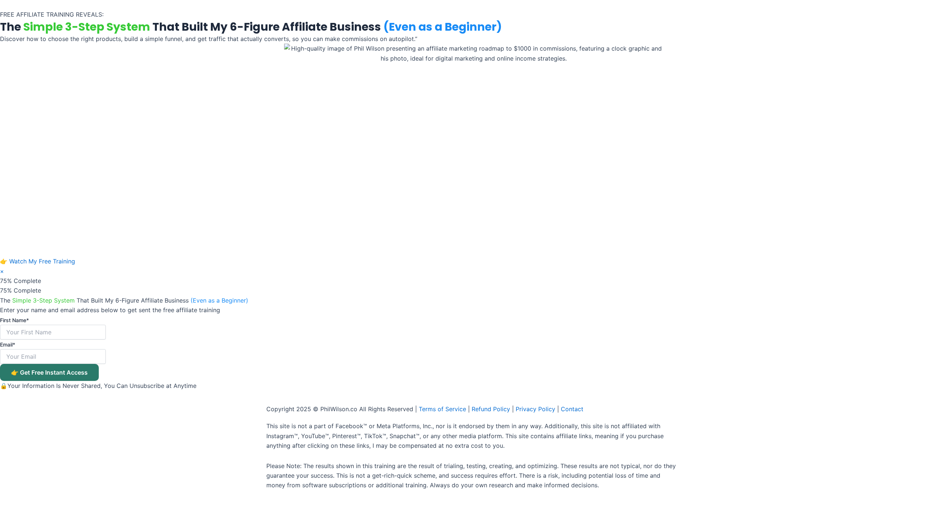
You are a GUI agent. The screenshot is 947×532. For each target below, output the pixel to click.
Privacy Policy (535, 409)
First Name (14, 320)
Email (7, 344)
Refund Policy (491, 409)
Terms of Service (442, 409)
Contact (572, 409)
